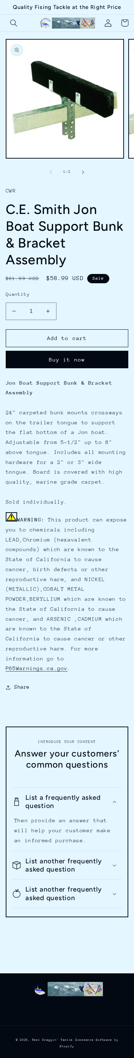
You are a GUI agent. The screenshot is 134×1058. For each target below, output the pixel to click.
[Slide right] (83, 172)
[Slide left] (51, 172)
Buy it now (67, 359)
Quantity (18, 294)
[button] (14, 23)
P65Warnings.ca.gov (37, 668)
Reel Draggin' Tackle (52, 1040)
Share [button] (22, 687)
